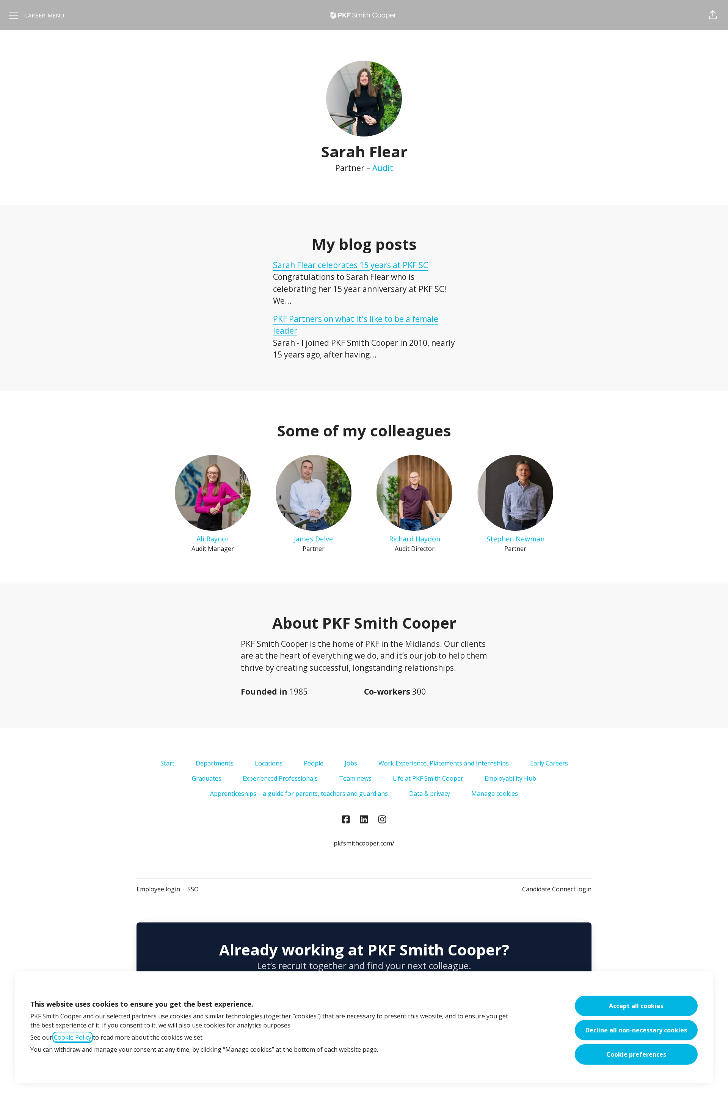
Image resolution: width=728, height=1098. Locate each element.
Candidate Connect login (557, 889)
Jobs (351, 763)
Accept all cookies (636, 1006)
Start (167, 763)
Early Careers (549, 763)
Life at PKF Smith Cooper (428, 778)
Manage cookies (494, 793)
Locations (268, 763)
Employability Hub (510, 778)
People (313, 763)
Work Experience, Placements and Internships (443, 763)
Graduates (206, 778)
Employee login (158, 889)
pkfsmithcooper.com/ (364, 843)
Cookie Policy (72, 1037)
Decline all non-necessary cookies (636, 1030)
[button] (712, 15)
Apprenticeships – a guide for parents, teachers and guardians (299, 793)
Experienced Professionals (280, 778)
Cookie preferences (636, 1054)
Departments (215, 763)
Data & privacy (429, 793)
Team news (355, 778)
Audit (382, 168)
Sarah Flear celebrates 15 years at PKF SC (350, 265)
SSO (193, 889)
